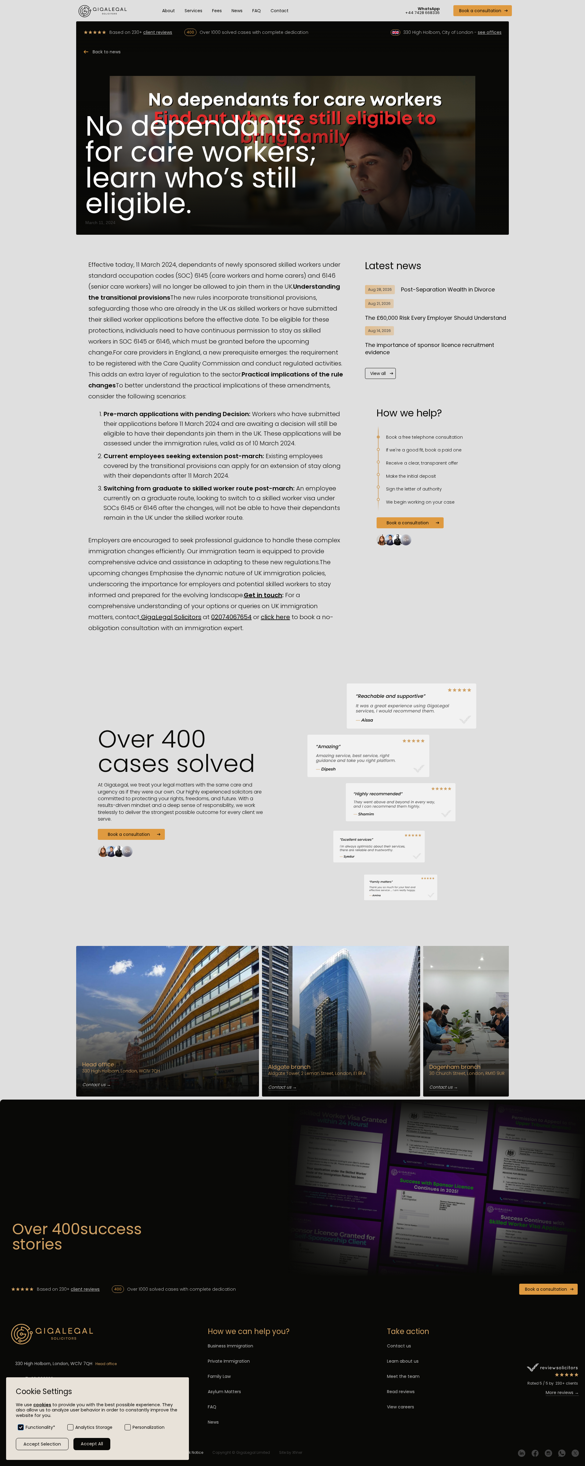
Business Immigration (230, 1346)
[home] (103, 11)
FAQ (256, 11)
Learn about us (403, 1361)
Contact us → (96, 1085)
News (237, 11)
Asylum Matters (224, 1392)
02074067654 (231, 617)
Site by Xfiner (290, 1452)
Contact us (399, 1346)
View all (378, 373)
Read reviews (401, 1392)
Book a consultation (480, 11)
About (168, 11)
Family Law (219, 1376)
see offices (490, 32)
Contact (280, 11)
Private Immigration (229, 1361)
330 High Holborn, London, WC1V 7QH (53, 1364)
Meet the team (403, 1376)
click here (275, 617)
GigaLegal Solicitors (170, 617)
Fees (217, 11)
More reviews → (562, 1392)
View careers (400, 1407)
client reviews (157, 32)
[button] (193, 11)
